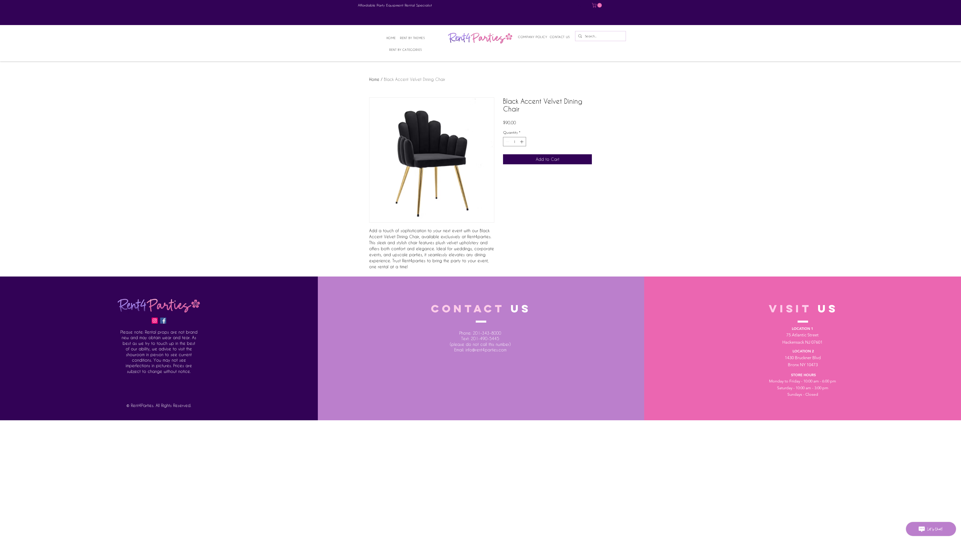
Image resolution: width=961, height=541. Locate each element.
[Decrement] (507, 141)
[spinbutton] (514, 141)
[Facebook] (163, 321)
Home (374, 79)
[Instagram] (155, 321)
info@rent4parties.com (486, 349)
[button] (597, 5)
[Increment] (522, 141)
